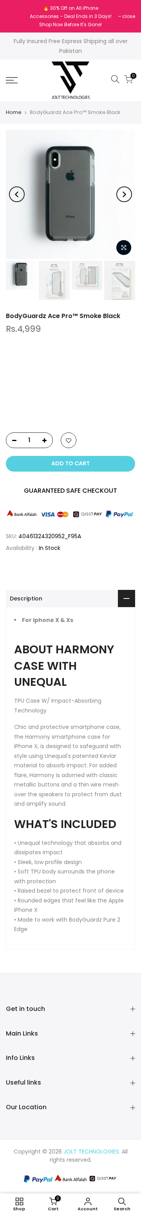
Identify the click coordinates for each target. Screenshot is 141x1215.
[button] (70, 409)
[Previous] (17, 194)
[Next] (124, 194)
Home (14, 112)
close (16, 16)
